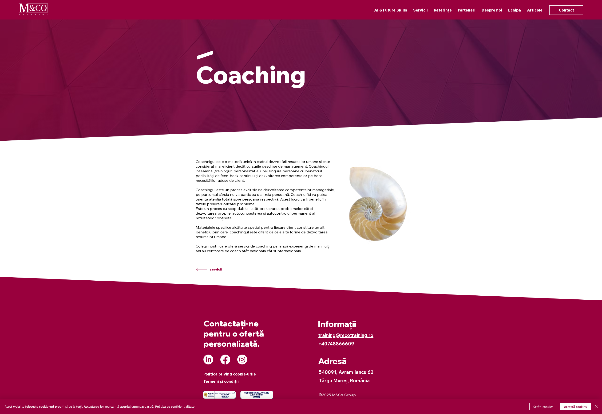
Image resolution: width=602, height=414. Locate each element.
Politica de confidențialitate (174, 406)
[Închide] (596, 406)
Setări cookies (543, 407)
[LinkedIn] (208, 359)
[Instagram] (242, 359)
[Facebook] (225, 359)
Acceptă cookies (575, 407)
